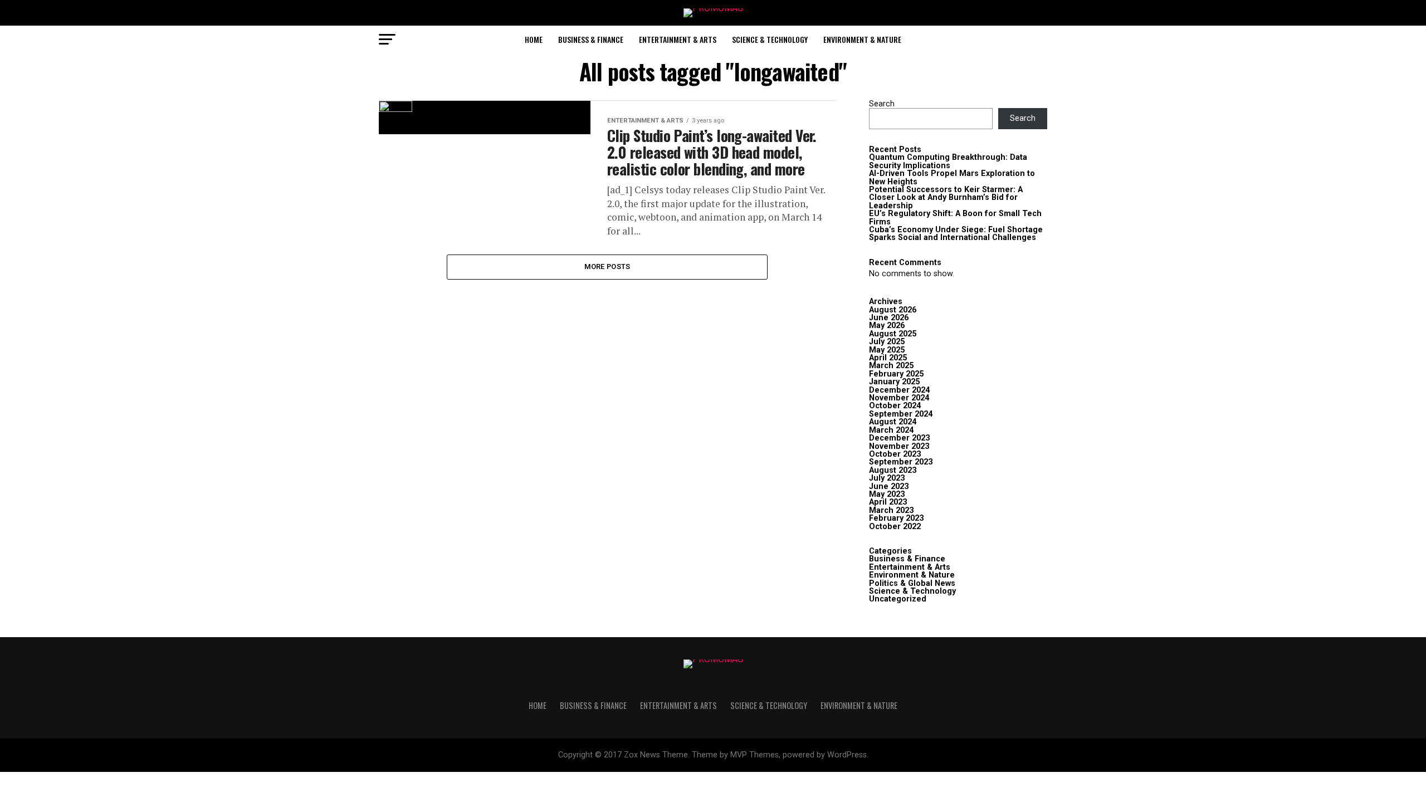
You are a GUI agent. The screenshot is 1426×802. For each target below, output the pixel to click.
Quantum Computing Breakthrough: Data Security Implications (948, 161)
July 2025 (887, 341)
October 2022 (895, 526)
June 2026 (889, 317)
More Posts (607, 266)
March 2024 (891, 430)
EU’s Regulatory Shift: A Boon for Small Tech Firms (955, 217)
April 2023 (888, 502)
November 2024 (899, 398)
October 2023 (895, 454)
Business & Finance (590, 39)
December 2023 (899, 438)
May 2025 (887, 350)
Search (882, 104)
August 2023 (892, 470)
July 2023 (887, 478)
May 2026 (887, 325)
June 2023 (889, 486)
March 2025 (891, 365)
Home (534, 39)
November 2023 (899, 446)
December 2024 (899, 390)
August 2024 (892, 422)
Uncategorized (897, 599)
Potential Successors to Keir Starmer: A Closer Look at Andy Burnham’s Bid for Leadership (946, 198)
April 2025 (888, 358)
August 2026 (892, 310)
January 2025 (894, 382)
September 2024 (900, 414)
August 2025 (892, 334)
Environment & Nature (862, 39)
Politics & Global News (912, 583)
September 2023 (900, 462)
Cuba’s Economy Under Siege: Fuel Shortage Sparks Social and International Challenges (956, 233)
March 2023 (891, 510)
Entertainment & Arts (677, 39)
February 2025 (896, 374)
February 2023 (896, 518)
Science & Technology (770, 39)
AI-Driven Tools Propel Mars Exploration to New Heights (952, 177)
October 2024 (895, 405)
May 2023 (887, 494)
